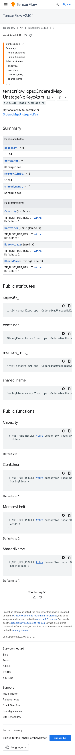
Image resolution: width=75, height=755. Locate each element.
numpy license (20, 630)
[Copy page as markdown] (60, 97)
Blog (5, 654)
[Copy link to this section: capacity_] (22, 297)
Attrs (38, 217)
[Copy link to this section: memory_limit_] (31, 353)
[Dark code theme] (63, 306)
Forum (6, 660)
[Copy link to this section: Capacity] (21, 423)
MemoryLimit (12, 244)
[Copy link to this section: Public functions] (38, 412)
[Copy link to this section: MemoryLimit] (29, 507)
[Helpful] (25, 35)
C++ (55, 28)
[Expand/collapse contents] (23, 44)
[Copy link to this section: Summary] (25, 129)
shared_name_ (13, 186)
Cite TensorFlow (12, 717)
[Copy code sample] (69, 306)
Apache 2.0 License (46, 619)
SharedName (12, 261)
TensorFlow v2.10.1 (18, 15)
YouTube (8, 677)
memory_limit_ (14, 173)
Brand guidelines (12, 711)
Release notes (11, 699)
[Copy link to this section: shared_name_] (31, 380)
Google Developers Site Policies (28, 623)
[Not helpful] (30, 35)
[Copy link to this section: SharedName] (28, 549)
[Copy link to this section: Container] (23, 465)
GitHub (7, 666)
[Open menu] (5, 4)
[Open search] (57, 4)
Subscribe (60, 738)
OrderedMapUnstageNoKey (20, 114)
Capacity (10, 211)
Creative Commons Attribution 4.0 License (35, 615)
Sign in (66, 4)
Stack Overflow (11, 705)
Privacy (18, 730)
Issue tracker (10, 693)
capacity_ (11, 147)
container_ (12, 160)
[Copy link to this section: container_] (24, 325)
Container (11, 228)
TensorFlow (9, 28)
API (21, 28)
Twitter (7, 672)
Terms (6, 730)
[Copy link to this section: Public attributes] (38, 286)
